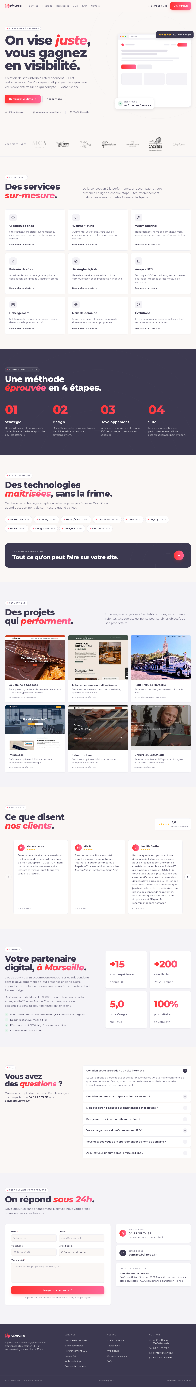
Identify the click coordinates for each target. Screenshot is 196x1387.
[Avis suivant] (187, 877)
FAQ (84, 6)
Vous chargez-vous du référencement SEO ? (114, 1130)
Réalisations (62, 6)
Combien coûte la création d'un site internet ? (115, 1070)
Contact (95, 6)
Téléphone (17, 1246)
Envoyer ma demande (56, 1290)
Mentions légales (105, 1381)
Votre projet (18, 1260)
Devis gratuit (181, 5)
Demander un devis (21, 98)
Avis (75, 6)
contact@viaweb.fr (17, 1101)
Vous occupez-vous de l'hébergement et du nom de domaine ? (126, 1141)
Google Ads (71, 1356)
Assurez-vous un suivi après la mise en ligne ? (114, 1153)
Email (62, 1231)
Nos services (54, 98)
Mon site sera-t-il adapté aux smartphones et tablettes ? (122, 1107)
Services (33, 6)
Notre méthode (115, 1340)
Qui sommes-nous (117, 1356)
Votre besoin (66, 1246)
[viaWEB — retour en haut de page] (13, 6)
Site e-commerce (74, 1345)
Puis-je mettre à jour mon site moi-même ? (113, 1119)
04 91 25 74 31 (39, 1097)
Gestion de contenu (75, 1366)
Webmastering (73, 1361)
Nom (14, 1231)
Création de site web (76, 1340)
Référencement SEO (76, 1350)
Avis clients (113, 1350)
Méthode (47, 6)
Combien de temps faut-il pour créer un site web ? (118, 1096)
